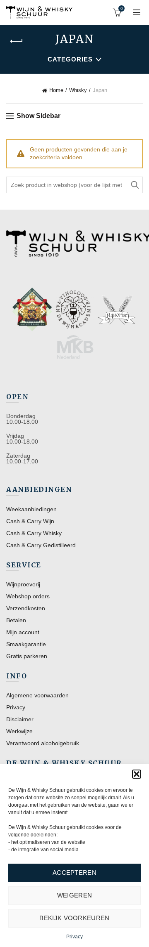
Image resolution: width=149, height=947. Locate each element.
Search (134, 185)
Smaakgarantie (26, 644)
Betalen (16, 620)
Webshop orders (28, 596)
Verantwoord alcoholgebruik (42, 743)
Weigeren (74, 895)
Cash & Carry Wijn (30, 521)
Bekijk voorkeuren (74, 917)
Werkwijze (19, 731)
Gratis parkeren (26, 656)
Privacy (74, 937)
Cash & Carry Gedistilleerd (41, 545)
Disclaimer (20, 719)
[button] (136, 774)
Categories (70, 59)
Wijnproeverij (23, 584)
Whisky (78, 90)
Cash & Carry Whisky (34, 533)
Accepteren (74, 872)
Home (56, 90)
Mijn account (22, 632)
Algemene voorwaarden (37, 695)
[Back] (16, 41)
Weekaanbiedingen (31, 509)
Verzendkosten (25, 608)
